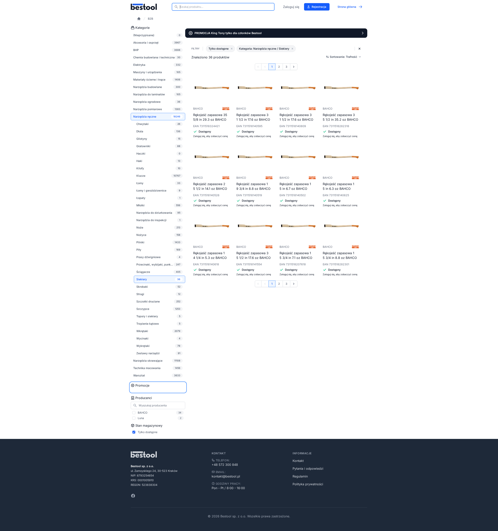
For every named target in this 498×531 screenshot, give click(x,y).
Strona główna (347, 6)
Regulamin (300, 476)
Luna (159, 418)
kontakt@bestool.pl (226, 476)
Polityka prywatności (308, 484)
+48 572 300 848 (225, 465)
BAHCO (159, 412)
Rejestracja (319, 6)
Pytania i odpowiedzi (308, 468)
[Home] (139, 19)
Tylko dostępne (147, 432)
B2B (150, 18)
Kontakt (298, 461)
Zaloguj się (291, 7)
